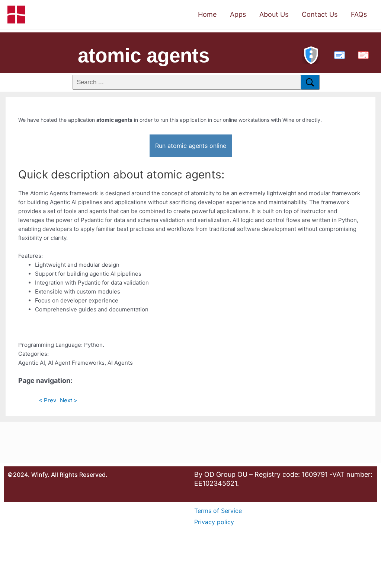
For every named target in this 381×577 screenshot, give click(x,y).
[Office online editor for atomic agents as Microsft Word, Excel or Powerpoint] (337, 54)
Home (207, 14)
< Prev (47, 400)
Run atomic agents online (190, 145)
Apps (238, 14)
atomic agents (143, 55)
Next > (68, 400)
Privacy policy (214, 522)
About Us (273, 14)
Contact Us (319, 14)
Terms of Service (218, 510)
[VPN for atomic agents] (311, 54)
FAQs (359, 14)
